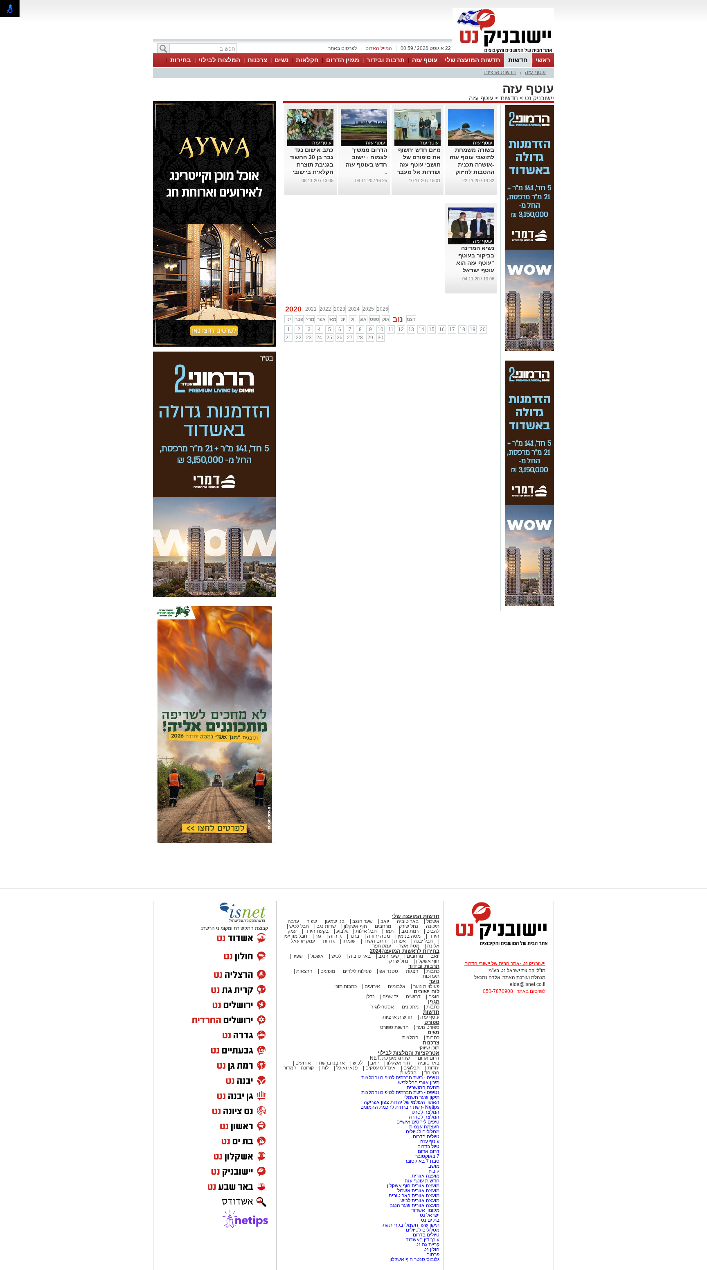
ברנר (354, 936)
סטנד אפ (388, 971)
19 (472, 329)
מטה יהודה (378, 936)
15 (432, 329)
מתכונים (410, 1007)
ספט (374, 319)
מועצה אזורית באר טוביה (413, 1195)
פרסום (432, 1254)
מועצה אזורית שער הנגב (414, 1205)
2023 (339, 309)
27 (350, 338)
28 (360, 338)
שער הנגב (362, 921)
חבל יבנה (422, 941)
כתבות (432, 971)
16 (442, 329)
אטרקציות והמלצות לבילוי (408, 1053)
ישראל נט (429, 1215)
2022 (325, 309)
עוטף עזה (424, 59)
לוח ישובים (426, 991)
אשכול (432, 921)
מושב (433, 1166)
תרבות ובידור (386, 59)
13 (411, 329)
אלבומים (396, 986)
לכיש (336, 956)
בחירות (180, 59)
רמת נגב (409, 931)
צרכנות (257, 59)
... (385, 172)
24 (319, 338)
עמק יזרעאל (303, 941)
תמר (389, 931)
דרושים (413, 996)
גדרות (329, 941)
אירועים (372, 986)
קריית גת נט (427, 1244)
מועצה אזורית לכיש (419, 1200)
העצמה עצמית (423, 1127)
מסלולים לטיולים (422, 1132)
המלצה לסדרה (423, 1117)
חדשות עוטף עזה (421, 1181)
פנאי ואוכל (347, 1068)
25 (329, 338)
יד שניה (390, 996)
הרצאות (304, 971)
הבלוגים (411, 1068)
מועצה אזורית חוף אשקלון (412, 1186)
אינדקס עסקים (380, 1068)
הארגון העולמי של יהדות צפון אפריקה (401, 1102)
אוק (386, 319)
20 (483, 329)
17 (452, 329)
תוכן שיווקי (429, 1048)
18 (462, 329)
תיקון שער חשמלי (421, 1097)
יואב (385, 921)
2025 (368, 309)
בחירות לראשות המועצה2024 (404, 951)
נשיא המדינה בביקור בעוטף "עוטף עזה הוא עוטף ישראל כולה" (475, 263)
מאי (332, 319)
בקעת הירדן (316, 931)
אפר (321, 319)
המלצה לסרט (425, 1112)
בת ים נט (430, 1220)
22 (299, 338)
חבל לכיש (299, 926)
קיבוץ (434, 1171)
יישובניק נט (538, 98)
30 (380, 338)
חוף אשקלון (355, 926)
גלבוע (342, 931)
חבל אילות (365, 931)
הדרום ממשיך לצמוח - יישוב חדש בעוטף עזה (366, 157)
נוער (434, 981)
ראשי (543, 59)
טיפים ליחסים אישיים (417, 1122)
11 (391, 329)
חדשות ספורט (394, 1027)
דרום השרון (374, 941)
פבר (299, 319)
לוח (325, 1068)
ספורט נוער (428, 1027)
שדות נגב (326, 926)
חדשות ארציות (500, 72)
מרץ (310, 319)
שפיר (312, 921)
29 (370, 338)
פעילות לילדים (357, 971)
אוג (363, 319)
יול (353, 319)
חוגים (433, 996)
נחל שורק (408, 926)
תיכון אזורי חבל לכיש (418, 1082)
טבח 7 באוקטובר (421, 1161)
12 (401, 329)
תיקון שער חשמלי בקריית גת (411, 1225)
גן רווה (335, 936)
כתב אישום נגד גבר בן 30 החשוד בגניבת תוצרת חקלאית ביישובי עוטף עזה (311, 165)
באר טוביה (408, 921)
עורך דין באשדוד (422, 1240)
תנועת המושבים (422, 1087)
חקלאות (307, 59)
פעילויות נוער (426, 986)
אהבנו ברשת (332, 1063)
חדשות (518, 59)
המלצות (410, 1037)
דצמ (411, 319)
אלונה (433, 946)
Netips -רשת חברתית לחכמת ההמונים (399, 1107)
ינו (288, 319)
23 (309, 338)
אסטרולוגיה (382, 1007)
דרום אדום (428, 1058)
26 (339, 338)
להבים (432, 931)
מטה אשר (409, 946)
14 (421, 329)
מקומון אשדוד (425, 1210)
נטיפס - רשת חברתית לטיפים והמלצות (400, 1078)
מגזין (433, 1002)
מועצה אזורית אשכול (417, 1190)
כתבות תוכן (345, 986)
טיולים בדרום (425, 1136)
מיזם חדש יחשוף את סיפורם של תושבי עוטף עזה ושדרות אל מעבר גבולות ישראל (419, 165)
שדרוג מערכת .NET (390, 1058)
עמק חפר (381, 946)
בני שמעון (334, 921)
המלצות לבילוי (219, 59)
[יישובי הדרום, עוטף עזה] (503, 52)
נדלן (370, 996)
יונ (343, 319)
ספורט (431, 1022)
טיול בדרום (427, 1146)
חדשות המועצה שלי (472, 59)
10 (380, 329)
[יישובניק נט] (498, 945)
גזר (318, 936)
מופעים (327, 971)
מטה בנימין (409, 936)
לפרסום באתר (342, 48)
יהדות (433, 1068)
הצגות (412, 971)
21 (288, 338)
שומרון (349, 941)
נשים (281, 59)
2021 (311, 309)
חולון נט (430, 1249)
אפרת (400, 941)
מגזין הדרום (342, 59)
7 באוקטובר (426, 1156)
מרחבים (383, 926)
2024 (354, 309)
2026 (382, 309)
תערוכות (431, 976)
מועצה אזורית (424, 1176)
